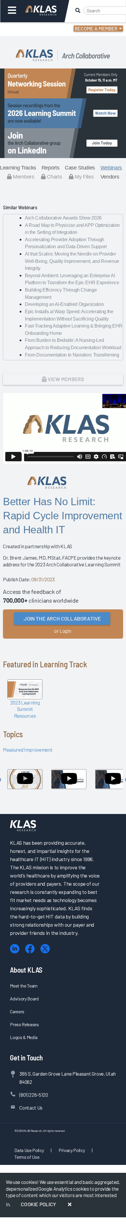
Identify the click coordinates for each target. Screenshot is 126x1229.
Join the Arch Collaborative (62, 618)
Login (29, 29)
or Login (62, 631)
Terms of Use (26, 1157)
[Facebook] (30, 949)
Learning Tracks (18, 168)
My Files (83, 177)
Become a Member (96, 28)
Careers (17, 1011)
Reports (50, 168)
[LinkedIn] (14, 949)
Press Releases (24, 1024)
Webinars (111, 168)
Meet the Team (24, 985)
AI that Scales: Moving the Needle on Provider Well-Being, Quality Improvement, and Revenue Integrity (72, 261)
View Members (65, 379)
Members (22, 177)
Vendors (110, 177)
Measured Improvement (27, 750)
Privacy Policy (72, 1150)
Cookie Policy (38, 1204)
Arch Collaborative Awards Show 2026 (63, 217)
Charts (54, 177)
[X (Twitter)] (45, 949)
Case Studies (80, 168)
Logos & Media (24, 1037)
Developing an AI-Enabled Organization (64, 304)
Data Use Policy (29, 1150)
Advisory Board (24, 998)
